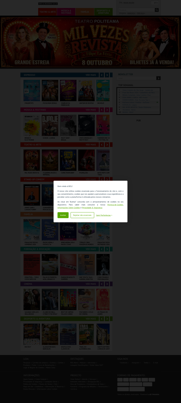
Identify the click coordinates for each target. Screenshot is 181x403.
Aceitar (63, 215)
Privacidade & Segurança (92, 207)
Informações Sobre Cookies (69, 207)
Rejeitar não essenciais (82, 215)
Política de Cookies (115, 204)
